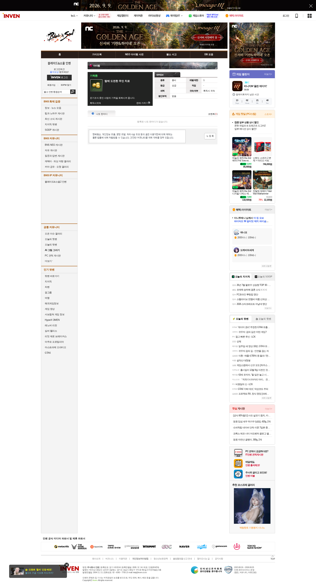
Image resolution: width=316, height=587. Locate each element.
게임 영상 (50, 309)
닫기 (66, 565)
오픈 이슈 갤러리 (53, 233)
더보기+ (268, 74)
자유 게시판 (51, 150)
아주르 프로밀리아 (54, 342)
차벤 (47, 287)
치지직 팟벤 (51, 124)
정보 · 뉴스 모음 (53, 108)
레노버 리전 (51, 325)
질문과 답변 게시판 (54, 156)
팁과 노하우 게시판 (54, 113)
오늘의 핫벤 (51, 239)
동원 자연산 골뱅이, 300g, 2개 (247, 439)
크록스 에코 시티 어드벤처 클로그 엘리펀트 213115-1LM (252, 433)
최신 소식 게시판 (53, 119)
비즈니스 (110, 558)
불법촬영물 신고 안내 (182, 558)
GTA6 (47, 353)
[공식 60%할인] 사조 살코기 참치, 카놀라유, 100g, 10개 (252, 415)
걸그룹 (48, 292)
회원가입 (51, 85)
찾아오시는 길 (203, 558)
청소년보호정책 (161, 558)
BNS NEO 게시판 (54, 145)
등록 (210, 136)
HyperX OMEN (52, 320)
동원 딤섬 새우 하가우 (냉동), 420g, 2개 (251, 421)
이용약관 (123, 558)
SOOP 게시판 (52, 130)
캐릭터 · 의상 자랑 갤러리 (58, 161)
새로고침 (265, 266)
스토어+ (268, 114)
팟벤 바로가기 (52, 276)
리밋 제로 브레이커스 (56, 336)
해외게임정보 (52, 303)
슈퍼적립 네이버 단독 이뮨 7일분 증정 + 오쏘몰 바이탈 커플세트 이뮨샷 (252, 427)
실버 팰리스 (51, 331)
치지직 (48, 281)
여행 (47, 298)
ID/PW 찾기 (66, 85)
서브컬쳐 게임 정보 (54, 314)
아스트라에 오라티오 (55, 347)
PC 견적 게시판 (53, 255)
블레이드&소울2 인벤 (56, 182)
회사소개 (96, 558)
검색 (73, 92)
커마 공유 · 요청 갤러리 (57, 167)
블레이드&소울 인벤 (59, 63)
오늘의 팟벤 (51, 244)
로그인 (286, 15)
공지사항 (219, 558)
